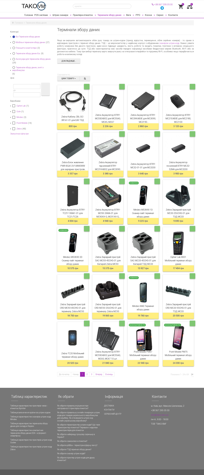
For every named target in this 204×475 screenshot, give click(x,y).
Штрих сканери (60, 15)
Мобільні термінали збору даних (30, 42)
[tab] (31, 31)
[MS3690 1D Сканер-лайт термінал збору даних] (143, 196)
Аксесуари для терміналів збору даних (33, 59)
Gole (19, 111)
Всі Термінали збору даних (28, 37)
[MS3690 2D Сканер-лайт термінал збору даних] (72, 243)
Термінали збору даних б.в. (28, 53)
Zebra (19, 129)
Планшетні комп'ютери (26, 48)
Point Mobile (22, 123)
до (14, 90)
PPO (138, 15)
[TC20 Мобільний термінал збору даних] (72, 338)
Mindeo (20, 117)
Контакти (173, 15)
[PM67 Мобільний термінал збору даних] (143, 338)
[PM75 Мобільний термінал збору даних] (178, 338)
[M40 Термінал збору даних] (143, 290)
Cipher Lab (21, 106)
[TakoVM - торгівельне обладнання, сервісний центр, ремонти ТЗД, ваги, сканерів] (39, 6)
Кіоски (148, 15)
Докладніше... (68, 61)
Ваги (128, 15)
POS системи (41, 15)
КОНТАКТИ (109, 410)
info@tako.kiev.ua (159, 415)
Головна (28, 15)
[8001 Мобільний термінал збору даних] (178, 243)
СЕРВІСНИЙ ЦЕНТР (112, 414)
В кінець (109, 374)
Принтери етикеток (83, 15)
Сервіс (160, 15)
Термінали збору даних (110, 15)
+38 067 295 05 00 (163, 4)
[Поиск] (45, 89)
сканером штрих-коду (169, 43)
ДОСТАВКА (109, 406)
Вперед (99, 374)
